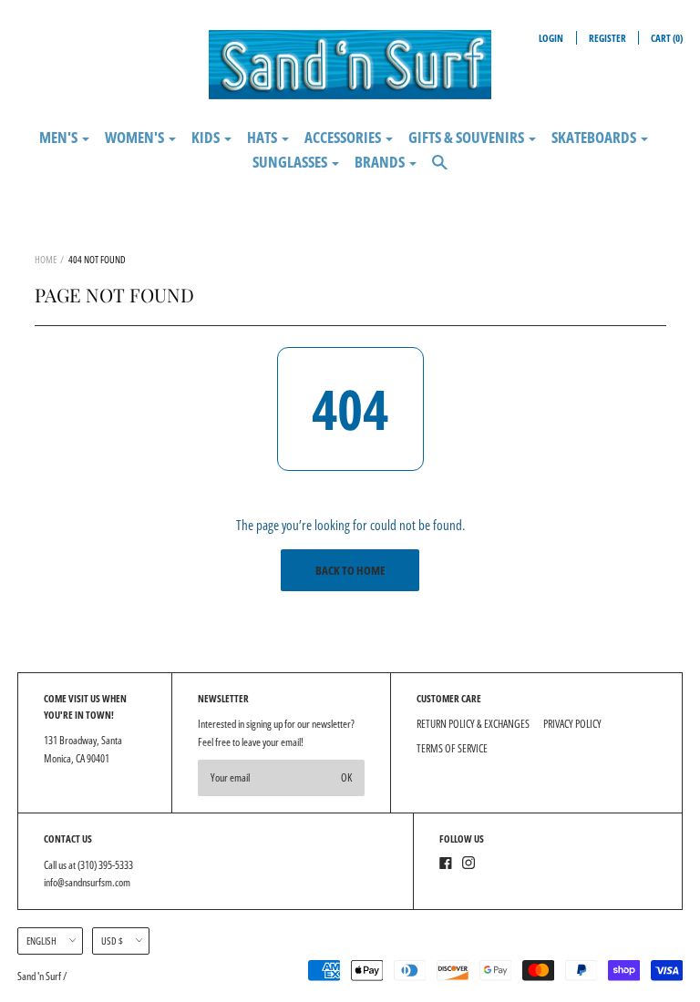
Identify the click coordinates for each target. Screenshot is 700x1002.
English (41, 940)
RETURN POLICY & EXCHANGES (473, 723)
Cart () (667, 38)
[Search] (440, 170)
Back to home (350, 570)
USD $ (112, 940)
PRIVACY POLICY (572, 723)
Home (46, 259)
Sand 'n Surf (40, 976)
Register (607, 38)
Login (551, 38)
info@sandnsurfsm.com (87, 882)
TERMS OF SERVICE (452, 748)
